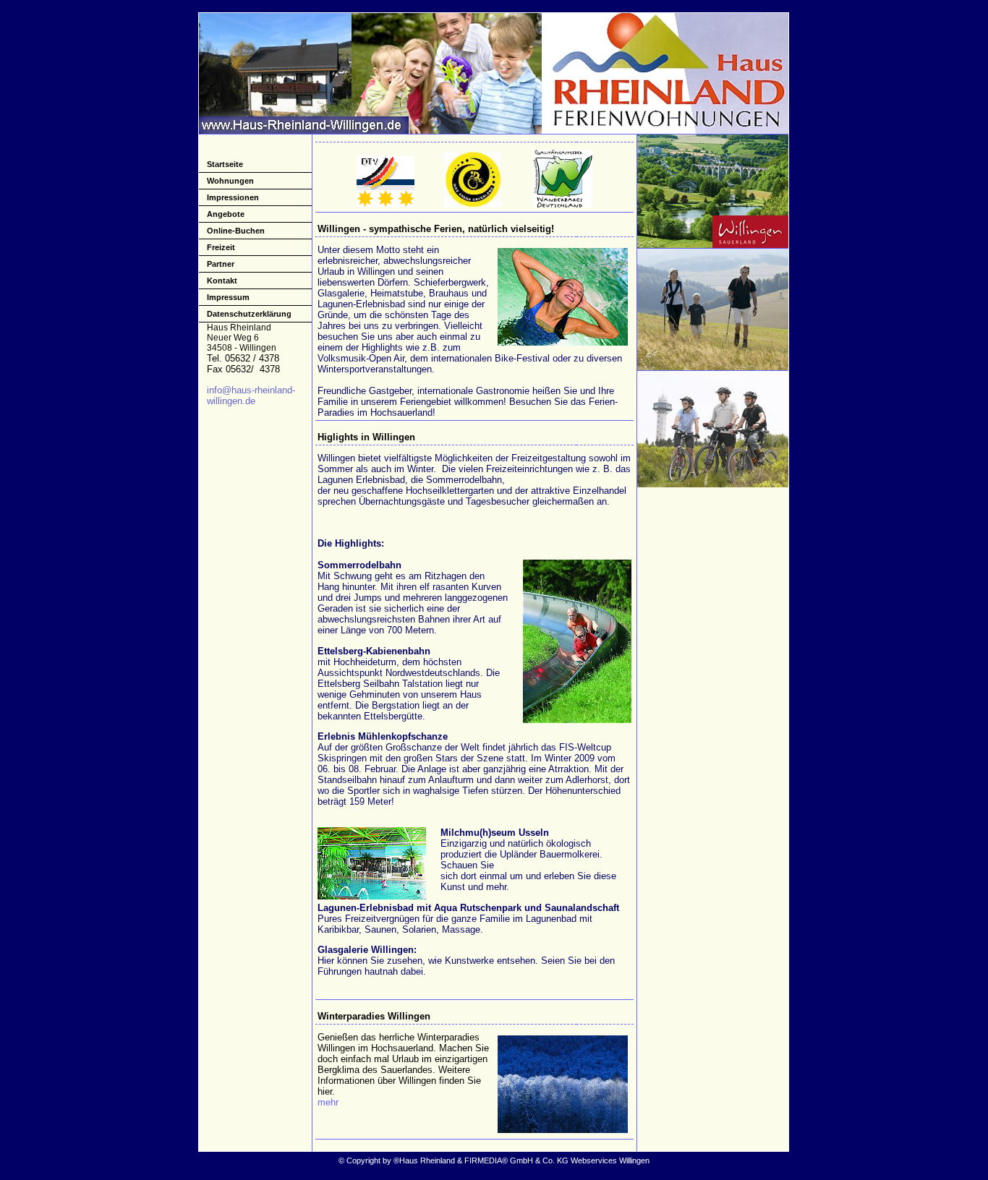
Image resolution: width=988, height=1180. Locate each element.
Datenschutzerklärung (249, 313)
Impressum (228, 297)
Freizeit (221, 247)
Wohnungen (230, 180)
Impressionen (233, 197)
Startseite (225, 164)
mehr (328, 1102)
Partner (220, 264)
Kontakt (222, 280)
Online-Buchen (236, 230)
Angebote (225, 214)
